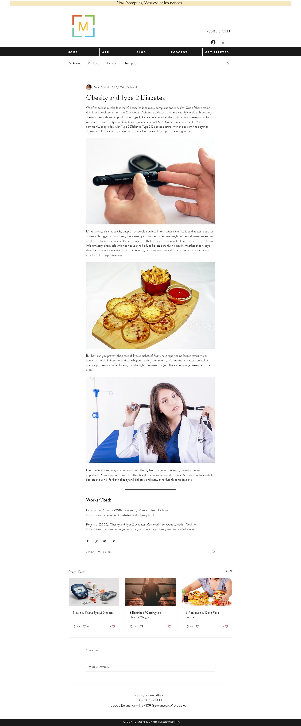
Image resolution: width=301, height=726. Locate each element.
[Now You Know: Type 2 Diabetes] (94, 592)
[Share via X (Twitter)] (96, 541)
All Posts (74, 63)
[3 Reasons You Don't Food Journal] (207, 592)
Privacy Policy (129, 722)
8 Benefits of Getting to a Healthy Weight (145, 614)
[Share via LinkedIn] (104, 541)
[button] (228, 63)
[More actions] (213, 87)
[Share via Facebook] (87, 541)
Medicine (93, 63)
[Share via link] (113, 541)
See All (228, 571)
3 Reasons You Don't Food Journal (202, 614)
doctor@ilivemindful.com (151, 695)
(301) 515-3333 (218, 31)
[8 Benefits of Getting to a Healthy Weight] (150, 592)
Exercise (112, 63)
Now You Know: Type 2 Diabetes (93, 612)
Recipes (130, 63)
